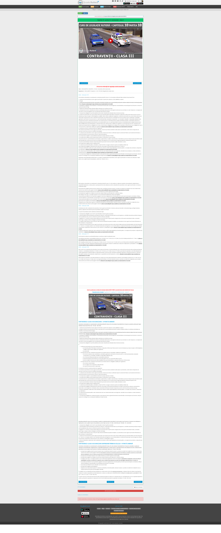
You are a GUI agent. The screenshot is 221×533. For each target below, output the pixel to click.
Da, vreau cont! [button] (124, 26)
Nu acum (96, 26)
